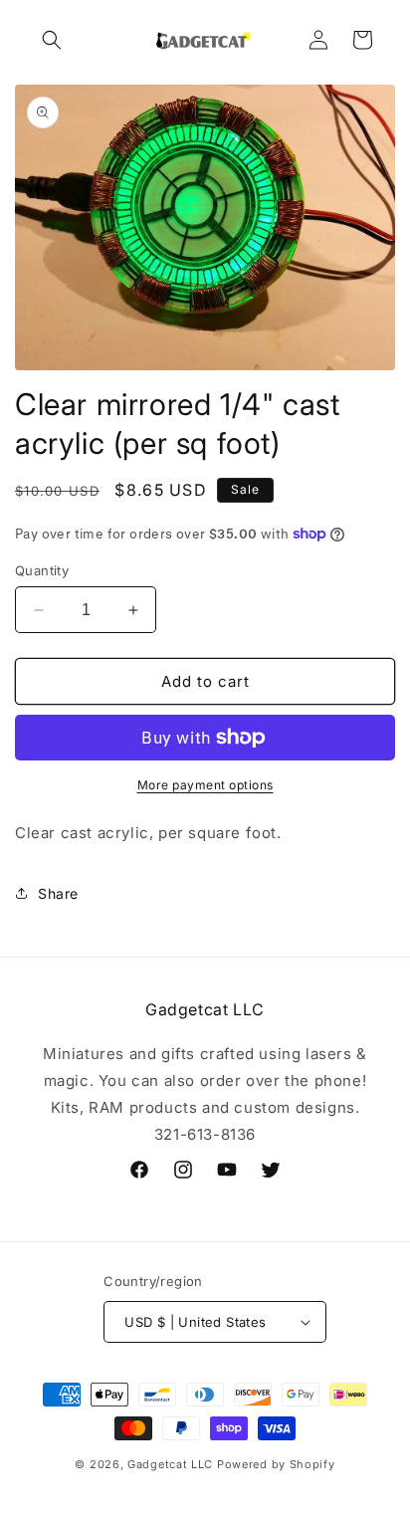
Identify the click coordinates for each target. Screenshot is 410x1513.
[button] (52, 40)
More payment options (205, 784)
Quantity (42, 570)
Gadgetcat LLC (170, 1464)
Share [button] (58, 893)
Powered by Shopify (276, 1464)
